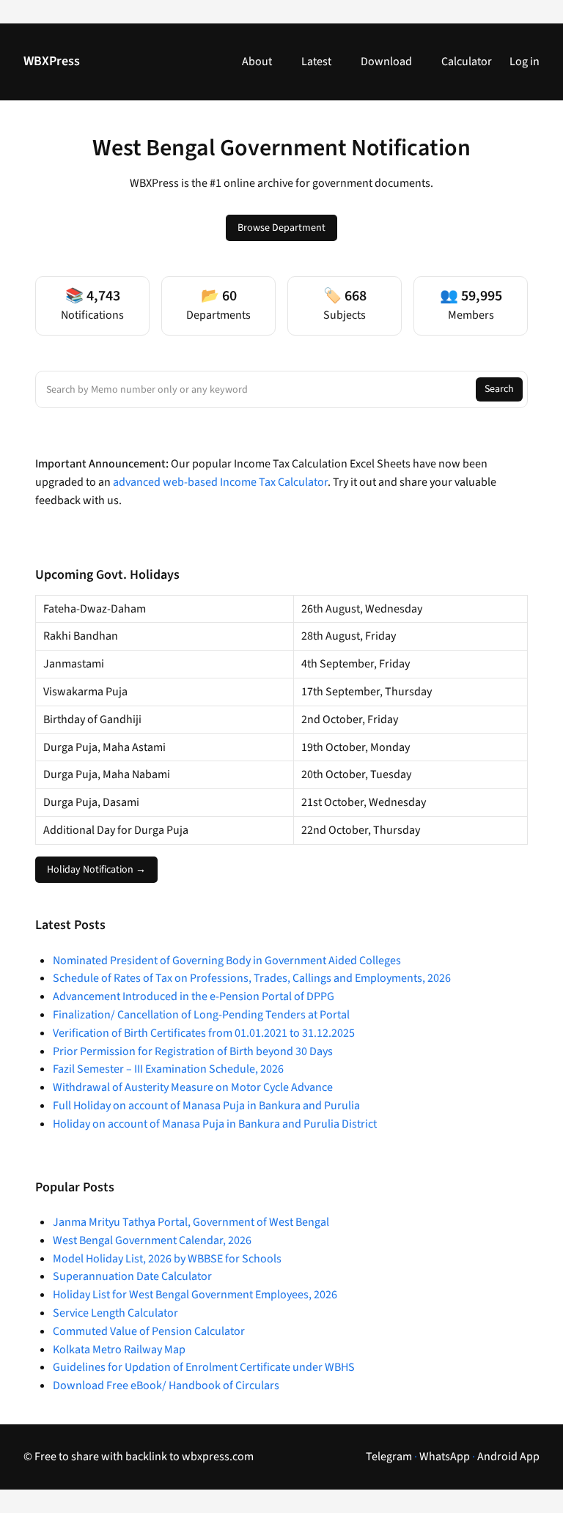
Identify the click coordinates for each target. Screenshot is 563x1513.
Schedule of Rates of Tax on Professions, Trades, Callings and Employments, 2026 (252, 978)
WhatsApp (444, 1457)
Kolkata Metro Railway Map (119, 1350)
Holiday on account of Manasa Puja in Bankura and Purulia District (215, 1124)
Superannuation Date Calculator (132, 1276)
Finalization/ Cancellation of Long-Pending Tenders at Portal (201, 1015)
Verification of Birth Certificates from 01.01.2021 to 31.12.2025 (204, 1033)
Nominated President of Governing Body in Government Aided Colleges (227, 960)
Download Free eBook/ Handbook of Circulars (166, 1385)
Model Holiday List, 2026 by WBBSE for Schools (167, 1259)
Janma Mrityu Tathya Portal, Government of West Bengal (191, 1222)
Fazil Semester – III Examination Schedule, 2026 (168, 1069)
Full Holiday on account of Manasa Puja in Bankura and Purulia (206, 1106)
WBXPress (51, 61)
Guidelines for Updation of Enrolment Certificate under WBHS (204, 1367)
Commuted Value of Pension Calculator (149, 1331)
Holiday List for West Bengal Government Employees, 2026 (195, 1295)
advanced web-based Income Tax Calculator (220, 482)
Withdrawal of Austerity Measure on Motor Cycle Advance (193, 1087)
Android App (508, 1457)
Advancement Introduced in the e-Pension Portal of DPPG (193, 996)
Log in (524, 61)
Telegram (389, 1457)
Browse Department (281, 228)
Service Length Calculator (115, 1313)
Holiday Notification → (96, 869)
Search (499, 389)
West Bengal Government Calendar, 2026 (152, 1240)
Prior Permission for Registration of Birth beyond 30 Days (193, 1051)
